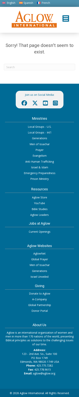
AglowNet (39, 253)
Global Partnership (39, 305)
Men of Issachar (40, 144)
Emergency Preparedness (39, 173)
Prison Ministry (39, 179)
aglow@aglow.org (44, 373)
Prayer (39, 150)
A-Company (39, 299)
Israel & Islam (39, 167)
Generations (39, 138)
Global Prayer (39, 259)
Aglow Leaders (39, 215)
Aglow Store (39, 197)
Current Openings (39, 231)
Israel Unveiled (39, 276)
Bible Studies (40, 209)
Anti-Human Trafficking (39, 161)
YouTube (39, 203)
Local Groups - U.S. (39, 127)
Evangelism (40, 155)
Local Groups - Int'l (39, 132)
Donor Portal (39, 311)
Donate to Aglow (39, 293)
